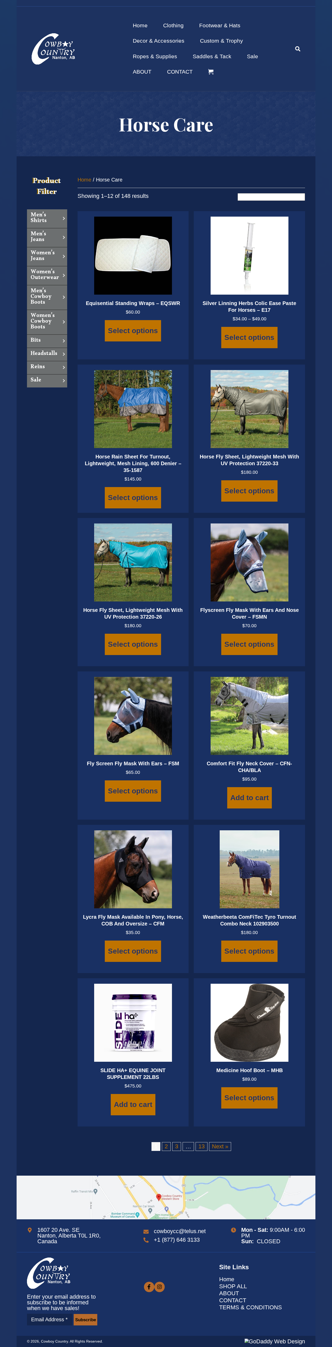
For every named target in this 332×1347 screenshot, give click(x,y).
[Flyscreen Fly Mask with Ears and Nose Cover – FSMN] (249, 562)
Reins (38, 367)
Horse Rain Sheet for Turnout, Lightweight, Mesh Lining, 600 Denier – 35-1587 (133, 463)
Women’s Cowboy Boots (43, 322)
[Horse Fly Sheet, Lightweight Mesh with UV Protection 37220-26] (133, 562)
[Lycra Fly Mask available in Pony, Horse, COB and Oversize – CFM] (133, 868)
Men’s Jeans (38, 237)
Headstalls (44, 354)
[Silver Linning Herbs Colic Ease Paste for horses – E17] (249, 255)
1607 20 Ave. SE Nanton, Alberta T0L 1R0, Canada (69, 1236)
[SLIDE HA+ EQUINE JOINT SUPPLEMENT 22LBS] (133, 1022)
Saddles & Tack (212, 56)
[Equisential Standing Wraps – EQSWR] (133, 255)
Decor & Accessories (158, 41)
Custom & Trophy (221, 41)
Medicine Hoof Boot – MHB (249, 1070)
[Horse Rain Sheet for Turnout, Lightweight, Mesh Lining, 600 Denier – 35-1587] (133, 408)
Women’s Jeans (43, 256)
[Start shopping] (211, 72)
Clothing (173, 25)
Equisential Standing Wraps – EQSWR (133, 303)
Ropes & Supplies (155, 56)
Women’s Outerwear (45, 275)
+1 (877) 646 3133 (177, 1239)
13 (201, 1146)
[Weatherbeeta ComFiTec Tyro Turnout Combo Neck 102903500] (249, 868)
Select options (133, 331)
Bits (36, 341)
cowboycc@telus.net (180, 1231)
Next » (220, 1146)
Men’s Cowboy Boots (41, 297)
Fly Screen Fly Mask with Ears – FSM (133, 763)
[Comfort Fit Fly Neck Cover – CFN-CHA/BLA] (249, 715)
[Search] (293, 49)
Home (140, 25)
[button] (85, 1319)
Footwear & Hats (219, 25)
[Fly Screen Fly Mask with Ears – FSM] (133, 715)
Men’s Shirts (39, 218)
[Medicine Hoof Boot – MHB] (249, 1022)
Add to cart (249, 798)
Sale (252, 56)
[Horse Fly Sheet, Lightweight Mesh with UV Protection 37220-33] (249, 408)
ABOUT (142, 72)
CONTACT (180, 72)
